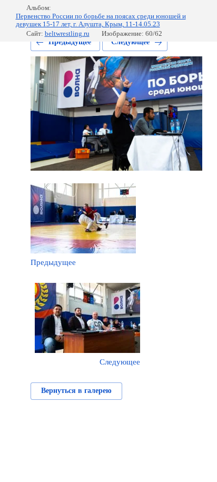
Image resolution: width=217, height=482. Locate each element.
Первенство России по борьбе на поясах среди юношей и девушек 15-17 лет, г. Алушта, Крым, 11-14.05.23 (101, 20)
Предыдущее (69, 42)
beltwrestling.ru (67, 33)
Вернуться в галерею (76, 391)
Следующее (130, 42)
